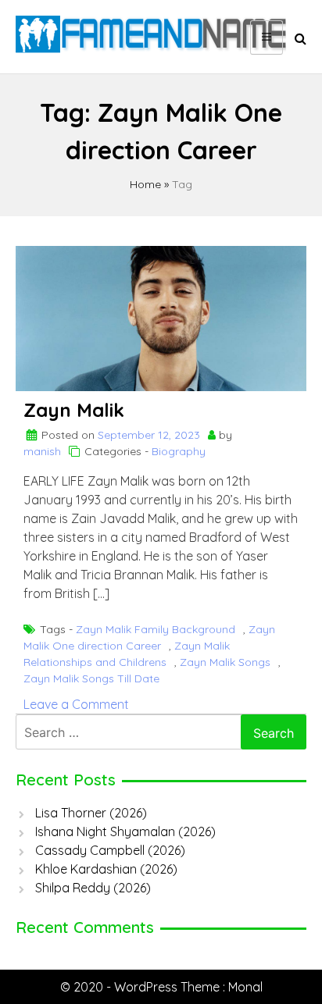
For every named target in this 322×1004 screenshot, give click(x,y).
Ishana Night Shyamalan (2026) (125, 831)
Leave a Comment (76, 704)
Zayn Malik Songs (225, 662)
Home (145, 184)
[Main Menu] (266, 37)
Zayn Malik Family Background (155, 629)
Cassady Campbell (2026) (110, 850)
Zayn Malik (73, 410)
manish (42, 451)
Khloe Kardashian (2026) (106, 869)
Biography (179, 451)
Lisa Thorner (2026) (91, 813)
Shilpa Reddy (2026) (93, 887)
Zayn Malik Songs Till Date (91, 678)
